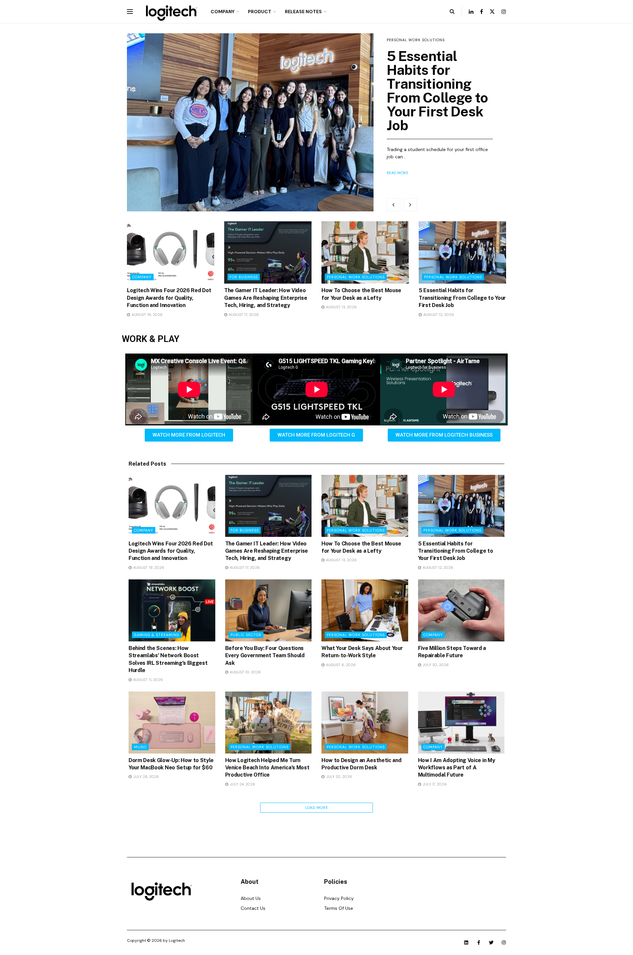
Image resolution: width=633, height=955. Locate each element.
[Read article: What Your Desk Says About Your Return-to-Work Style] (364, 610)
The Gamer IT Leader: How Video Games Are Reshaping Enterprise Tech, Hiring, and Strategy (265, 297)
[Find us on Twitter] (492, 11)
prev (393, 204)
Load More (316, 807)
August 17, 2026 (243, 314)
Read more (397, 186)
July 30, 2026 (435, 664)
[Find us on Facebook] (481, 11)
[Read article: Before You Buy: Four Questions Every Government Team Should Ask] (268, 610)
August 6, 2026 (340, 664)
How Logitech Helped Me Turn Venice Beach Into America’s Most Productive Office (267, 767)
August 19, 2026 (147, 314)
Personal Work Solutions (356, 277)
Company (222, 12)
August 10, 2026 (245, 672)
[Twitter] (491, 942)
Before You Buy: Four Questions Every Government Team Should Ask (265, 655)
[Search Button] (452, 11)
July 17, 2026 (434, 784)
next (410, 204)
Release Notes (303, 12)
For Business (243, 277)
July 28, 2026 (145, 776)
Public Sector (245, 634)
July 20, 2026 (338, 776)
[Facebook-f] (478, 942)
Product (259, 12)
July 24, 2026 (242, 784)
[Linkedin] (466, 942)
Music (140, 747)
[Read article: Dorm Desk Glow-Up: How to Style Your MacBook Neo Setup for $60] (172, 723)
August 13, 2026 (341, 307)
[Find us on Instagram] (503, 11)
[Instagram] (503, 942)
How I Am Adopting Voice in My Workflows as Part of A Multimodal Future (456, 767)
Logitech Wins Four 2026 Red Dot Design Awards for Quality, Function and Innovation (434, 97)
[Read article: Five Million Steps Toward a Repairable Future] (461, 610)
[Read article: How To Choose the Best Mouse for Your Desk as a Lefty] (365, 252)
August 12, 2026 (438, 314)
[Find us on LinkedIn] (471, 11)
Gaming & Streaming (156, 634)
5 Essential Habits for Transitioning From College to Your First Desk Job (462, 297)
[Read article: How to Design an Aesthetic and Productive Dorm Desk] (364, 723)
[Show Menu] (130, 11)
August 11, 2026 (147, 679)
